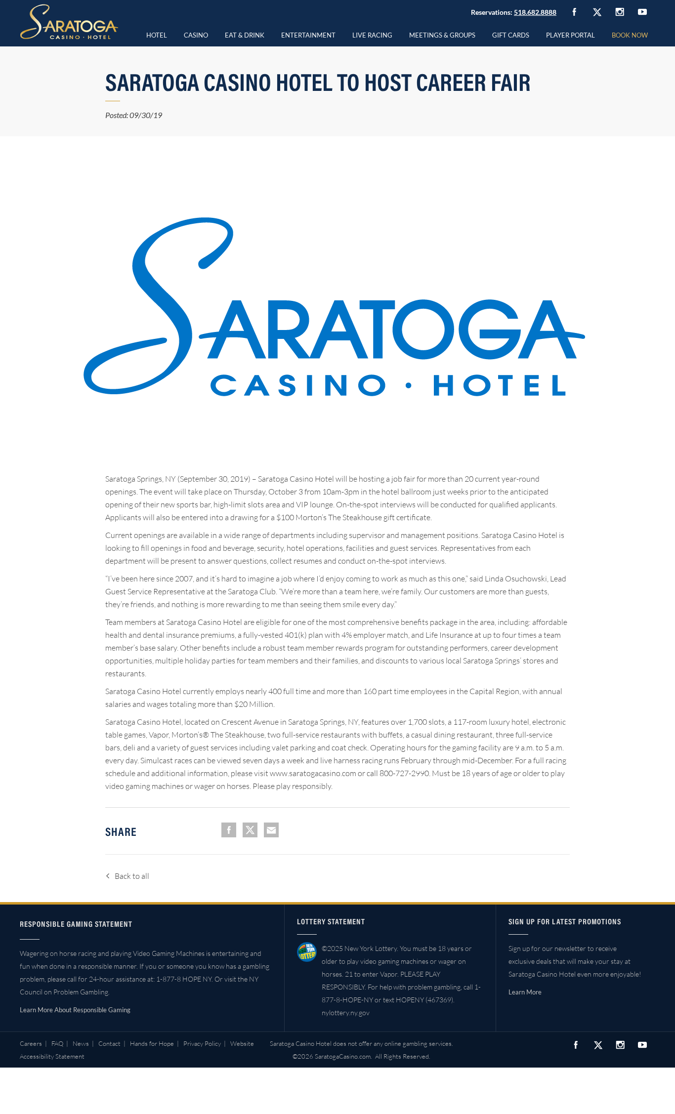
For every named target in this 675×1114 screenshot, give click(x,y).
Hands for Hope (152, 1043)
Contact (109, 1043)
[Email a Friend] (271, 830)
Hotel (156, 35)
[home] (69, 22)
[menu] (195, 33)
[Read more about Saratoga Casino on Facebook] (574, 12)
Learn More (525, 992)
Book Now (630, 35)
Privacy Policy (202, 1043)
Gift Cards (510, 35)
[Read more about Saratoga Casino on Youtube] (642, 11)
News (81, 1043)
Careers (31, 1043)
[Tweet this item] (250, 830)
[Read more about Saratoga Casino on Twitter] (597, 12)
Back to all (132, 876)
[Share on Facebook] (228, 830)
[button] (195, 33)
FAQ (57, 1043)
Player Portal (570, 35)
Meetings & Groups (442, 35)
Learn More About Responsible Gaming (75, 1010)
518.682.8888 (535, 12)
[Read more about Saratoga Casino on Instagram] (620, 11)
